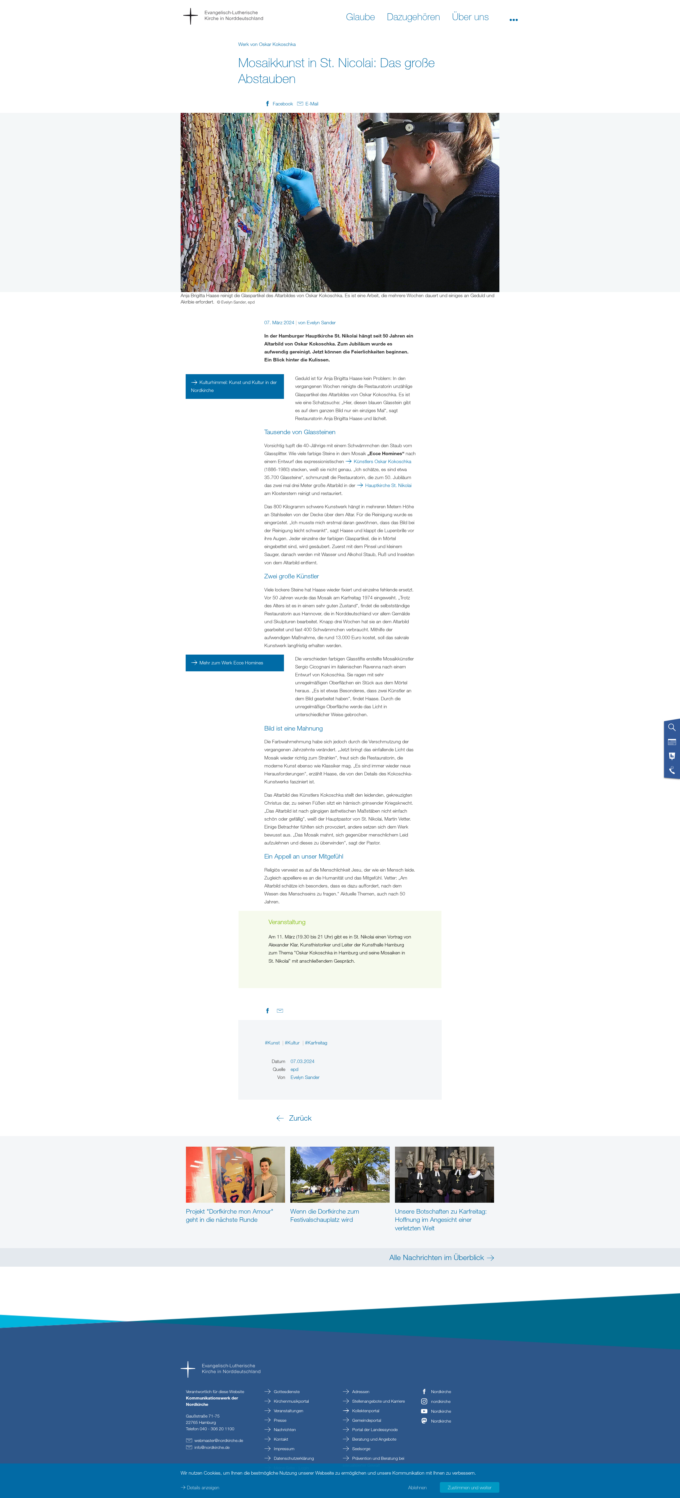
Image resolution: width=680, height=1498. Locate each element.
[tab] (672, 729)
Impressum (283, 1448)
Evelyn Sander (321, 322)
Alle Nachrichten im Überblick (436, 1257)
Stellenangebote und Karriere (378, 1401)
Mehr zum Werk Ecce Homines (231, 662)
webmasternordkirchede (218, 1440)
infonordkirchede (212, 1447)
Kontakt (280, 1439)
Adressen (360, 1391)
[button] (513, 16)
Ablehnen (417, 1487)
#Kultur (293, 1042)
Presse (279, 1420)
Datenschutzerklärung (293, 1458)
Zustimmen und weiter (469, 1487)
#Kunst (273, 1042)
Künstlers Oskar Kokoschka (382, 461)
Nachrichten (284, 1429)
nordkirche (440, 1401)
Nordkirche (441, 1391)
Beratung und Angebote (373, 1439)
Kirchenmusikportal (291, 1401)
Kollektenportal (365, 1410)
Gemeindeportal (366, 1420)
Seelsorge (360, 1448)
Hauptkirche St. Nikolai (388, 485)
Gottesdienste (286, 1391)
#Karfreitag (316, 1042)
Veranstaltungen (288, 1410)
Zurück (300, 1117)
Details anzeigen (203, 1487)
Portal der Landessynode (374, 1429)
